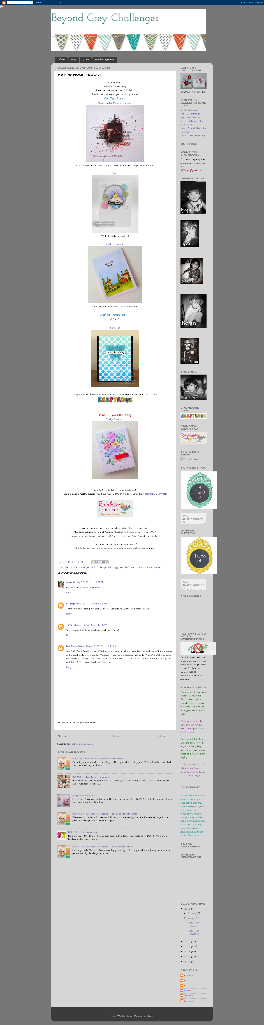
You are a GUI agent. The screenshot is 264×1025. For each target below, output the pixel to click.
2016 (187, 908)
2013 (187, 951)
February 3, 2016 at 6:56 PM (91, 603)
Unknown (188, 995)
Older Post (165, 736)
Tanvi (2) (115, 327)
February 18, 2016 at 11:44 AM (90, 624)
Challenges (102, 567)
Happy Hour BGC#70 (193, 932)
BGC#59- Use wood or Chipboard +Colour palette (97, 758)
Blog (73, 59)
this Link (106, 662)
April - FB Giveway (190, 117)
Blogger (150, 1015)
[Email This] (93, 562)
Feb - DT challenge (190, 113)
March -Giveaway (188, 110)
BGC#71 (129, 90)
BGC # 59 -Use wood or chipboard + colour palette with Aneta (104, 813)
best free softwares (75, 646)
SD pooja (70, 603)
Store (86, 59)
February (192, 913)
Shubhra (188, 990)
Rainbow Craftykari (156, 493)
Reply (68, 592)
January (191, 918)
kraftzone (129, 567)
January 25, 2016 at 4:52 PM (88, 582)
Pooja (114, 173)
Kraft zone (151, 394)
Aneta (69, 582)
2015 (187, 941)
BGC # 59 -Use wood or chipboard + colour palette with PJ (102, 846)
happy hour (118, 567)
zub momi (189, 1000)
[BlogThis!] (96, 562)
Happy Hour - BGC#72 (84, 795)
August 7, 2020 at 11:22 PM (101, 646)
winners (157, 567)
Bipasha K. (189, 975)
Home (61, 59)
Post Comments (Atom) (82, 743)
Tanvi (69, 624)
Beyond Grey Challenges (104, 18)
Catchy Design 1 (114, 419)
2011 (187, 961)
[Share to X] (100, 562)
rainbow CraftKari (144, 567)
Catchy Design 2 (114, 244)
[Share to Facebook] (103, 562)
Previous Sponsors (104, 59)
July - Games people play (192, 135)
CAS (93, 567)
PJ (185, 980)
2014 (187, 946)
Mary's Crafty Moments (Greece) (115, 102)
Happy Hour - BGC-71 (194, 924)
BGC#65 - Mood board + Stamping (90, 776)
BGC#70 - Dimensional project (83, 832)
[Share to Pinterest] (107, 562)
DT (109, 567)
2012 (187, 956)
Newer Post (65, 736)
